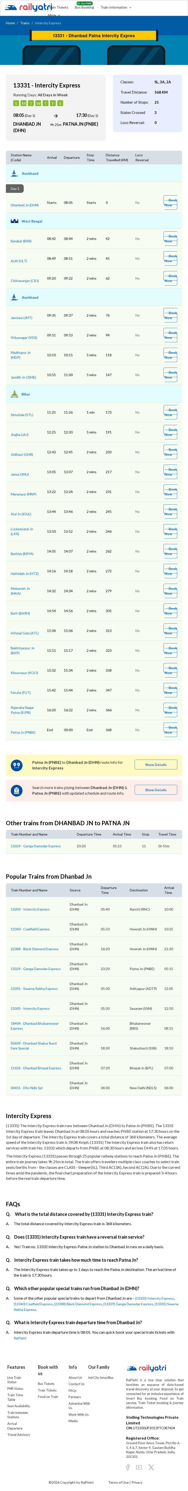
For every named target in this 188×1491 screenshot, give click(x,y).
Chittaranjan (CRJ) (25, 281)
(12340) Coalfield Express (33, 1304)
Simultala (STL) (22, 415)
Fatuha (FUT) (21, 692)
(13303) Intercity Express (154, 1298)
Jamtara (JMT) (21, 318)
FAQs (72, 1390)
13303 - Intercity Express (30, 909)
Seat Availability (18, 1406)
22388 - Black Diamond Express (35, 949)
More (52, 15)
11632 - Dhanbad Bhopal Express (36, 1068)
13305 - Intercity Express (30, 1008)
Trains (25, 23)
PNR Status (15, 1389)
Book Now (170, 202)
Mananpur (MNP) (23, 494)
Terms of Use (118, 1482)
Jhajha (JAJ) (19, 434)
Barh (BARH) (20, 613)
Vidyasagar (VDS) (24, 337)
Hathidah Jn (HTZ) (25, 573)
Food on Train (48, 1397)
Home (10, 23)
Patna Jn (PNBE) (23, 732)
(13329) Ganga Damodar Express (128, 1304)
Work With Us (79, 1415)
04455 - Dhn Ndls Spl (27, 1088)
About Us (75, 1378)
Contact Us (76, 1384)
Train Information (114, 7)
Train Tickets (58, 7)
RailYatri (20, 1338)
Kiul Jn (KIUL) (21, 514)
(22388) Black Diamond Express (78, 1304)
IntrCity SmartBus (101, 1378)
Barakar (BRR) (21, 241)
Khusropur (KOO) (24, 673)
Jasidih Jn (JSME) (23, 377)
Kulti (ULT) (19, 261)
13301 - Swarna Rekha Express (34, 988)
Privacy (136, 1482)
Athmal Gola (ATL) (25, 633)
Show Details (156, 765)
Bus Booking (84, 7)
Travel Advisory (18, 1435)
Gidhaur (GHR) (22, 454)
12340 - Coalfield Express (30, 929)
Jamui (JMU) (20, 474)
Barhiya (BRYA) (22, 554)
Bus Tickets (46, 1384)
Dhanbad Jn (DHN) (25, 205)
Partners (75, 1397)
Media (73, 1421)
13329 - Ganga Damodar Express (36, 846)
